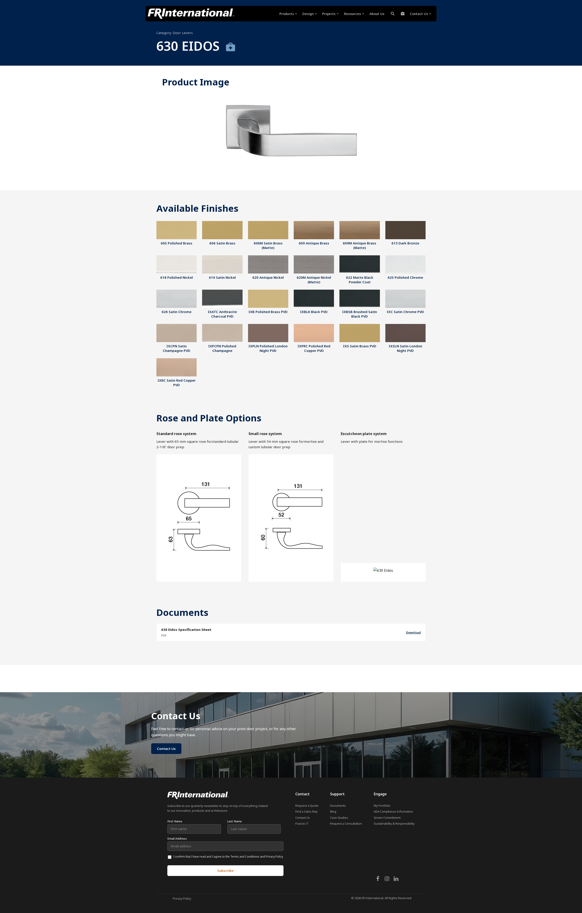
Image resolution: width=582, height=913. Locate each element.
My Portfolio (382, 806)
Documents (338, 806)
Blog (333, 811)
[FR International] (191, 13)
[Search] (392, 13)
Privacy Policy (182, 898)
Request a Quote (307, 806)
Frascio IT (302, 823)
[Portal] (402, 13)
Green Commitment (387, 818)
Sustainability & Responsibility (394, 823)
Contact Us (302, 818)
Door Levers (183, 32)
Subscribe (225, 870)
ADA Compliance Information (393, 811)
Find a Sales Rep (306, 811)
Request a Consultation (346, 823)
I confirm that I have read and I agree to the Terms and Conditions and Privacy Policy (228, 856)
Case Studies (339, 818)
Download (413, 632)
